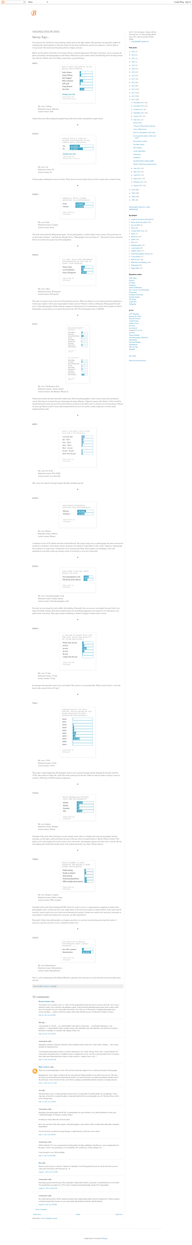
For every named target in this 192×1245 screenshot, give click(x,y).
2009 (133, 193)
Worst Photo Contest (140, 141)
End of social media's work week (144, 132)
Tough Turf (132, 301)
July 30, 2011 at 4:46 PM (47, 1015)
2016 (133, 82)
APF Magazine (134, 314)
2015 (133, 86)
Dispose (132, 280)
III (141, 330)
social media (135, 248)
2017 (133, 79)
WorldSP (132, 349)
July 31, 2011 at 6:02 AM (47, 1059)
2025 (133, 51)
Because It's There (135, 316)
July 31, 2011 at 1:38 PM (47, 1101)
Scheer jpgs (137, 154)
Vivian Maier (135, 256)
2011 (133, 99)
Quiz (132, 242)
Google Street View (137, 231)
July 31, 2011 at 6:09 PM (47, 1155)
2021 (133, 65)
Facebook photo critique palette (143, 161)
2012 (133, 96)
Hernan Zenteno (44, 1001)
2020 (133, 68)
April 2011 (137, 175)
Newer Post (37, 1214)
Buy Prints (132, 356)
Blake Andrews (44, 1067)
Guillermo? (137, 157)
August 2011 (138, 116)
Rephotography (136, 245)
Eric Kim (132, 325)
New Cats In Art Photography (139, 290)
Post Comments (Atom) (49, 1218)
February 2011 (139, 182)
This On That (133, 347)
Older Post (118, 1214)
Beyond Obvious (134, 318)
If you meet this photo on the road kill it (144, 137)
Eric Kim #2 (133, 328)
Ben (40, 1163)
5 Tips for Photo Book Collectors (144, 126)
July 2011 (137, 119)
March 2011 (138, 178)
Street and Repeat (135, 342)
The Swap (132, 299)
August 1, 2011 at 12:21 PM (48, 1172)
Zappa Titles (135, 268)
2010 (133, 189)
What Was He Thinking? (139, 262)
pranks (133, 239)
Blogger (105, 1238)
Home (78, 1214)
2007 (133, 200)
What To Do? (135, 259)
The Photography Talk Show (138, 337)
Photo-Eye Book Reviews (137, 360)
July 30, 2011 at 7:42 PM (47, 1034)
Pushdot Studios (134, 297)
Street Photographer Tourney (140, 254)
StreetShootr (133, 344)
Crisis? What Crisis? (140, 129)
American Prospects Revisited (141, 219)
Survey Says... (138, 122)
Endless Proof (133, 323)
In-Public (132, 283)
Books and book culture (139, 222)
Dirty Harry (133, 278)
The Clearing (137, 147)
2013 (133, 92)
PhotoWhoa (133, 340)
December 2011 (139, 102)
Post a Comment (41, 1209)
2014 (133, 89)
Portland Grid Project (136, 294)
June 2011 (137, 168)
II (139, 330)
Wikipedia (132, 304)
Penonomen (133, 292)
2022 (133, 62)
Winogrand (135, 265)
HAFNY (132, 332)
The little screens (138, 144)
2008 (133, 196)
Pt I (136, 330)
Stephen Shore (136, 251)
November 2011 (139, 106)
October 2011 (138, 109)
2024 (133, 55)
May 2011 (137, 171)
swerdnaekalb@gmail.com (140, 41)
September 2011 (139, 113)
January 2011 (138, 185)
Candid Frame (133, 321)
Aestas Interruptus (139, 151)
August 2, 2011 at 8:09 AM (48, 1188)
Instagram (132, 285)
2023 (133, 58)
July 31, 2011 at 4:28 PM (47, 1134)
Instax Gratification (135, 287)
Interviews (134, 236)
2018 (133, 75)
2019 (133, 72)
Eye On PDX (135, 225)
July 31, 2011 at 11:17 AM (48, 1083)
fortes (133, 228)
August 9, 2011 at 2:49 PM (48, 1204)
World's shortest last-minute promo (144, 164)
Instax (133, 233)
